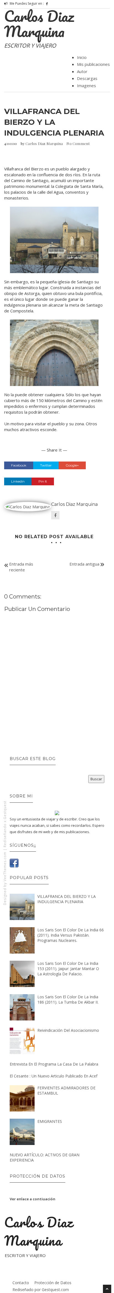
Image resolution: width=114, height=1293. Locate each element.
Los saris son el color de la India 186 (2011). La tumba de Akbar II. (68, 999)
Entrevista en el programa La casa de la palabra (54, 1064)
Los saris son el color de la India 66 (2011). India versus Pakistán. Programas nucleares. (70, 935)
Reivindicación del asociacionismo (68, 1030)
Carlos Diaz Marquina (39, 23)
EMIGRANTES (49, 1121)
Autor (82, 71)
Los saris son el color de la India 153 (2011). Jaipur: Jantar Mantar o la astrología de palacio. (68, 968)
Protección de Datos (52, 1282)
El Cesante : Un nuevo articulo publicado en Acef (53, 1076)
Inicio (82, 57)
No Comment (78, 143)
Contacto (20, 1282)
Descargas (87, 78)
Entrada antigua (84, 564)
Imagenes (86, 85)
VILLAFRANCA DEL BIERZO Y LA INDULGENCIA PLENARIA (66, 899)
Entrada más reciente (21, 566)
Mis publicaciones (93, 64)
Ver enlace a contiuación (32, 1198)
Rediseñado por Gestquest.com (40, 1289)
